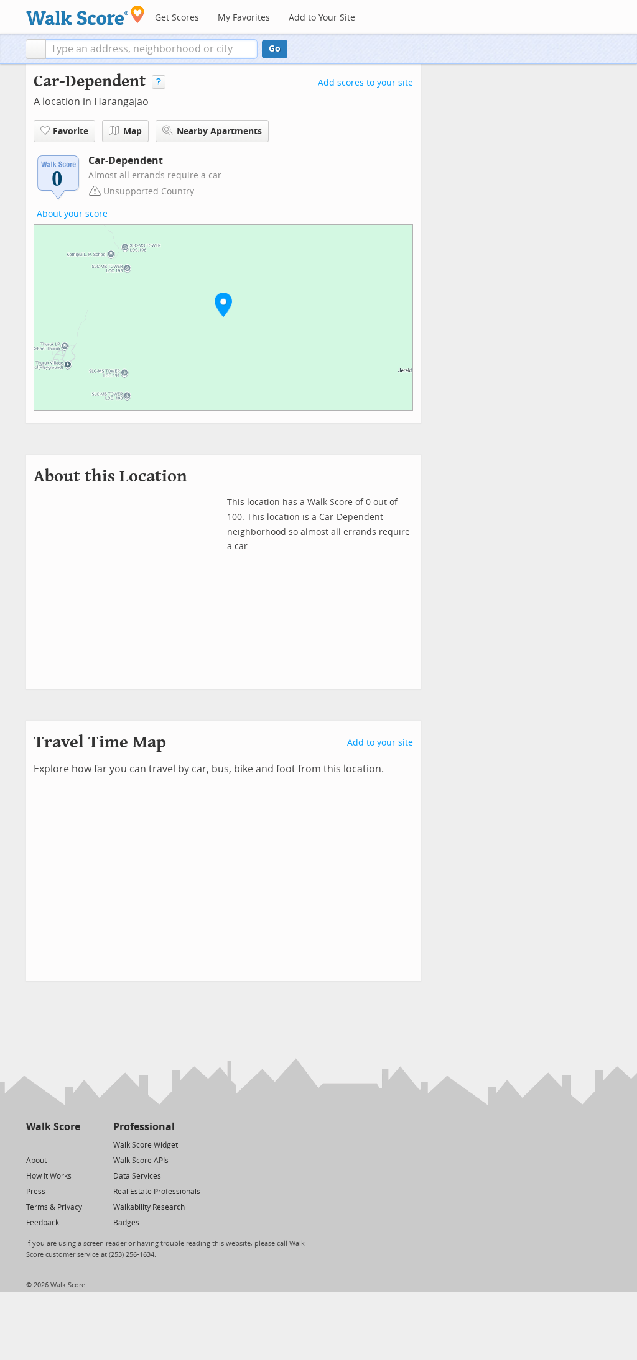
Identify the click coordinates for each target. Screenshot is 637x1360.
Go (275, 48)
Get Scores (177, 17)
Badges (126, 1222)
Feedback (42, 1222)
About (36, 1160)
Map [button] (132, 131)
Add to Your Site (322, 17)
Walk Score (53, 1127)
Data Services (137, 1176)
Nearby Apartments (219, 131)
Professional (144, 1127)
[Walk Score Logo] (85, 15)
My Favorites (244, 17)
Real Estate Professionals (156, 1191)
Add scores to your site (365, 83)
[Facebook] (52, 1144)
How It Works (49, 1176)
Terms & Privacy (54, 1207)
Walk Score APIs (141, 1160)
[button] (36, 49)
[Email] (72, 1144)
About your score (72, 214)
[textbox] (151, 49)
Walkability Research (149, 1207)
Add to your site (380, 742)
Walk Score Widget (145, 1145)
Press (35, 1191)
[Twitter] (33, 1144)
